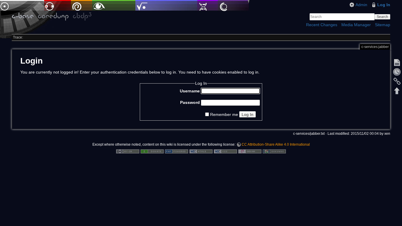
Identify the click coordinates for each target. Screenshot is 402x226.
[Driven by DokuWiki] (274, 151)
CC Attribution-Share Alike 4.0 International (276, 144)
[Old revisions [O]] (397, 72)
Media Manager (356, 24)
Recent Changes (321, 24)
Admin (361, 4)
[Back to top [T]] (397, 90)
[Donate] (152, 151)
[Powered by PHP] (176, 151)
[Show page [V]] (397, 62)
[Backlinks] (397, 81)
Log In (383, 4)
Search (382, 17)
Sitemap (382, 24)
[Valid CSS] (225, 151)
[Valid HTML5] (201, 151)
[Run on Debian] (250, 151)
